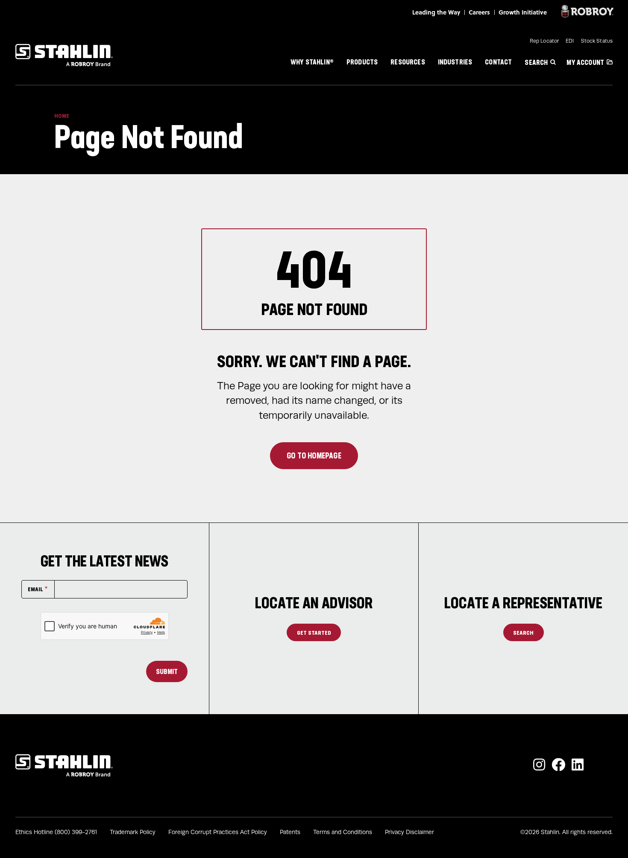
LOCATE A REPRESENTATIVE (523, 602)
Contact (498, 61)
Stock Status (597, 41)
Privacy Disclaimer (409, 832)
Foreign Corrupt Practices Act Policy (217, 832)
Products (362, 61)
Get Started (314, 632)
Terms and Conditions (342, 832)
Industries (455, 61)
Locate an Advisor (314, 602)
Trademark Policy (133, 832)
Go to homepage (314, 455)
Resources (407, 61)
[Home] (64, 55)
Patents (290, 832)
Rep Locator (544, 41)
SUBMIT (167, 671)
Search (536, 62)
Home (61, 116)
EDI (570, 41)
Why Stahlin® (312, 61)
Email (35, 588)
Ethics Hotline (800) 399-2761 (56, 832)
